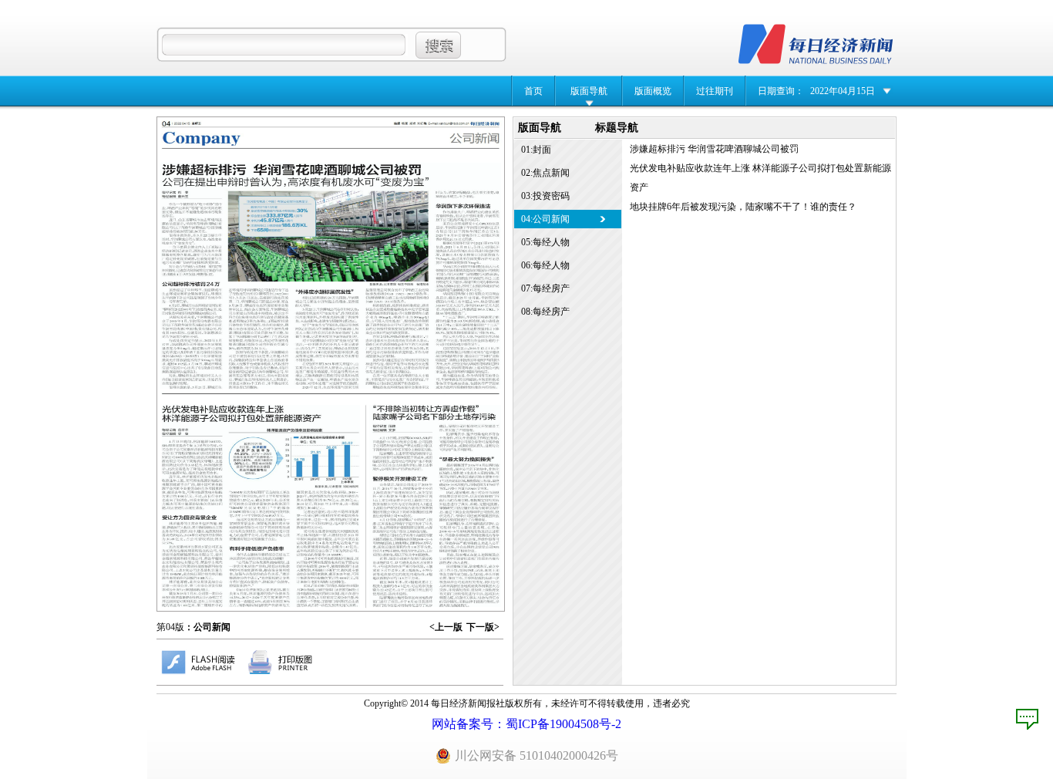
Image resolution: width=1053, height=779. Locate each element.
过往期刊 (714, 91)
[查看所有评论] (1027, 719)
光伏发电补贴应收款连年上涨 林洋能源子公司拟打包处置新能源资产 (760, 178)
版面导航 (588, 91)
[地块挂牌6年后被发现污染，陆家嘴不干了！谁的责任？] (435, 506)
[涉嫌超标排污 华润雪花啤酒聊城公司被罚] (330, 276)
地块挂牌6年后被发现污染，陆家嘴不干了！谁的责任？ (743, 206)
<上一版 (446, 627)
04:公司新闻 (545, 219)
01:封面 (536, 149)
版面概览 (652, 91)
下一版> (483, 627)
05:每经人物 (545, 242)
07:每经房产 (545, 288)
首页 (533, 91)
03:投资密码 (545, 196)
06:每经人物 (545, 265)
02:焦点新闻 (545, 172)
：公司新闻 (207, 627)
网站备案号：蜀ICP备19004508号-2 (526, 723)
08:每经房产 (545, 311)
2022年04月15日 (842, 91)
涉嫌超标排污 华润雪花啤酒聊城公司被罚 (714, 148)
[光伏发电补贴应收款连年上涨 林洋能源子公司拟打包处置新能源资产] (261, 506)
